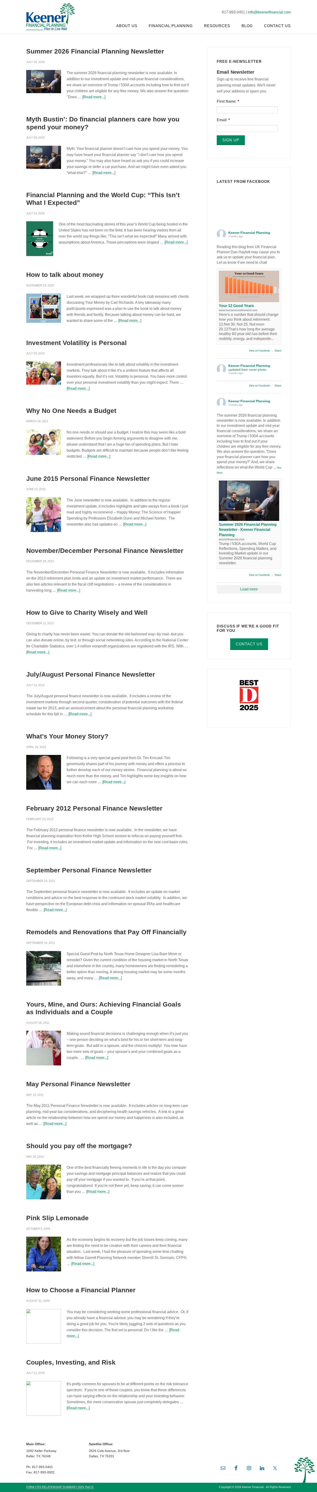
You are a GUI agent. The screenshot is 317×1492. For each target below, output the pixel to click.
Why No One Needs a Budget (71, 410)
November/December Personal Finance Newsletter (104, 550)
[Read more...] (93, 97)
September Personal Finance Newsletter (89, 870)
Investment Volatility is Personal (76, 342)
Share (278, 350)
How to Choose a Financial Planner (81, 1290)
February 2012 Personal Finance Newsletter (94, 808)
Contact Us (249, 644)
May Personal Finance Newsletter (78, 1084)
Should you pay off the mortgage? (79, 1146)
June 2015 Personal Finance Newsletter (88, 478)
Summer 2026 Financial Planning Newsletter (95, 51)
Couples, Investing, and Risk (71, 1362)
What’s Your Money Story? (67, 736)
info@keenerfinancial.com (269, 12)
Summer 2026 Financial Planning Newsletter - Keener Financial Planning (248, 530)
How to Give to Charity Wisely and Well (87, 612)
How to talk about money (65, 274)
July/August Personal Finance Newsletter (90, 674)
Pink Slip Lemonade (57, 1218)
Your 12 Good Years (236, 306)
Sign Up (230, 140)
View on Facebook (260, 350)
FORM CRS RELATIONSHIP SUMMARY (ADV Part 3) (60, 1487)
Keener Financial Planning (54, 16)
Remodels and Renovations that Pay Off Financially (106, 932)
